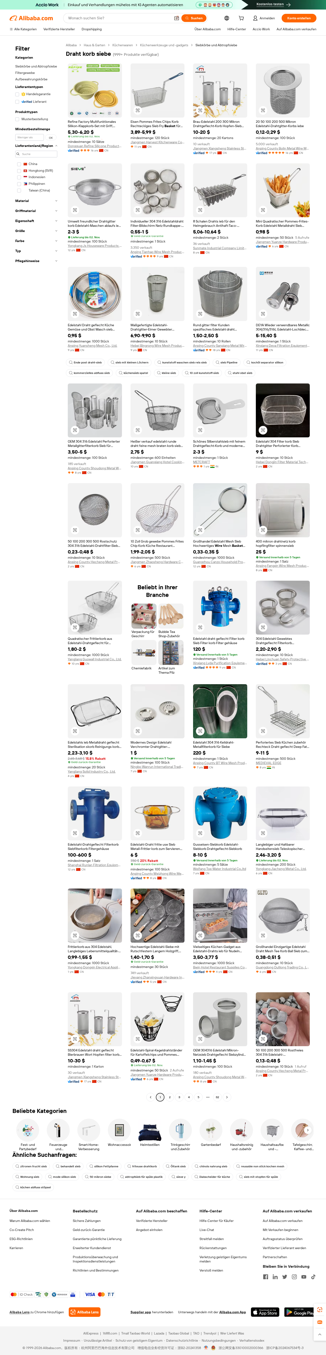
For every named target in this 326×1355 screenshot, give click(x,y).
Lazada (159, 1333)
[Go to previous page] (150, 1097)
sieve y (180, 1177)
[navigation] (36, 571)
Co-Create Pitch (22, 1230)
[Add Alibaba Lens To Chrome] (84, 1312)
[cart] (242, 19)
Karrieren (16, 1248)
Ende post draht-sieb (88, 362)
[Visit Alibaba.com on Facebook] (265, 1277)
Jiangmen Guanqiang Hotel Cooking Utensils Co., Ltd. (158, 462)
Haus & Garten (94, 45)
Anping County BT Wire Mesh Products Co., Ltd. (220, 763)
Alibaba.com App (232, 1312)
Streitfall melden (212, 1239)
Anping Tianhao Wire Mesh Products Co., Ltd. (158, 252)
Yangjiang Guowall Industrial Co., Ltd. (94, 659)
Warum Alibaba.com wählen (30, 1221)
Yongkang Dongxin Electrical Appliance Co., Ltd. (95, 967)
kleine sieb (169, 373)
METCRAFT (201, 462)
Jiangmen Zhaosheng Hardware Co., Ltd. (158, 562)
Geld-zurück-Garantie (89, 1230)
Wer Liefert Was (232, 1333)
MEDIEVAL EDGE (268, 763)
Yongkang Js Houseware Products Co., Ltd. (95, 246)
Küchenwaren (122, 45)
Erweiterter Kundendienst (92, 1248)
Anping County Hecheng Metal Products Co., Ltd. (95, 562)
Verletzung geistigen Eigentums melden (223, 1259)
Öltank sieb (178, 1166)
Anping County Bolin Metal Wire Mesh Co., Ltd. (283, 148)
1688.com (110, 1333)
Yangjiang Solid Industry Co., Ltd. (92, 771)
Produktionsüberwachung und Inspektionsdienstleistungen (95, 1259)
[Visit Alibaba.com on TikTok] (313, 1277)
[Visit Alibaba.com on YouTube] (304, 1277)
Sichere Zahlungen (87, 1221)
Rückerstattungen (213, 1248)
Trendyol (209, 1333)
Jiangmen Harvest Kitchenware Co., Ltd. (158, 142)
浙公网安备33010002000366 (241, 1348)
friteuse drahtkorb (144, 1166)
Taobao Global (178, 1333)
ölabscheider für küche (214, 1177)
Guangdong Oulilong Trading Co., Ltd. (283, 967)
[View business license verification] (206, 1347)
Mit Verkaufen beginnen (280, 1230)
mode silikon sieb (64, 1177)
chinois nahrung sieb (213, 1166)
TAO (196, 1333)
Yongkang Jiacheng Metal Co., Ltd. (281, 869)
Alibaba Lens (20, 1312)
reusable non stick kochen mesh (262, 1166)
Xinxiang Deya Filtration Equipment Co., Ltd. (283, 345)
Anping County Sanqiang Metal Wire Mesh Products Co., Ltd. (220, 345)
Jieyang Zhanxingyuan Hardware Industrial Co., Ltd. (158, 977)
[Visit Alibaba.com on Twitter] (285, 1277)
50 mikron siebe (100, 1177)
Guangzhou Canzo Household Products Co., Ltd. (220, 562)
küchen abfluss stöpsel (35, 1187)
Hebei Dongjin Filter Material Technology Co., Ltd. (283, 462)
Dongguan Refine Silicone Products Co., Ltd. (95, 146)
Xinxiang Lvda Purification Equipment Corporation (220, 663)
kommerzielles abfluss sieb (92, 373)
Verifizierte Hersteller (152, 1221)
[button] (176, 18)
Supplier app (141, 1312)
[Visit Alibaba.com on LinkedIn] (275, 1277)
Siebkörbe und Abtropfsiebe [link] (216, 45)
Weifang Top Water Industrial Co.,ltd (219, 869)
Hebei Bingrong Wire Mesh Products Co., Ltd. (158, 345)
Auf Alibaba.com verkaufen (283, 1221)
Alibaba (71, 45)
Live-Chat (207, 1230)
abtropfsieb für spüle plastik (144, 1177)
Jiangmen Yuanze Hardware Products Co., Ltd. (283, 242)
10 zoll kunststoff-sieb (204, 373)
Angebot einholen (149, 1230)
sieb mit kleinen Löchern (132, 362)
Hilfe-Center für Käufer (217, 1221)
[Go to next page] (227, 1097)
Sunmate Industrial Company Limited (220, 248)
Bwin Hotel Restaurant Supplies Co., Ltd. (220, 967)
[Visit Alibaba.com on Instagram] (294, 1277)
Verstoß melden (211, 1270)
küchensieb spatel (136, 373)
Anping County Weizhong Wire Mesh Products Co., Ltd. (158, 873)
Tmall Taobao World (135, 1333)
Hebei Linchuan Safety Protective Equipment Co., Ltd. (283, 659)
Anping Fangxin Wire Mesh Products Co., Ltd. (283, 566)
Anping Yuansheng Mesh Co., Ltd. (92, 345)
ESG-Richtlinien (21, 1239)
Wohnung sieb (29, 1177)
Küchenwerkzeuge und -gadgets (164, 45)
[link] (320, 1309)
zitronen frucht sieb (33, 1166)
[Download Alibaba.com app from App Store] (265, 1312)
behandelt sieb (70, 1166)
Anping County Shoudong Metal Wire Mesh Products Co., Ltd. (95, 468)
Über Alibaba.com (24, 1211)
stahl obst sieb (242, 373)
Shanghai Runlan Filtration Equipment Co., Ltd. (95, 865)
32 (217, 1097)
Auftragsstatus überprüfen (283, 1239)
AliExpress (91, 1333)
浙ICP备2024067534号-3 (285, 1348)
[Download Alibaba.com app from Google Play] (300, 1312)
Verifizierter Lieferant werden (284, 1248)
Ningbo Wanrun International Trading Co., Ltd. (158, 767)
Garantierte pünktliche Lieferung (97, 1239)
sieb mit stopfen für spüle (261, 1177)
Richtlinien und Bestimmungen (96, 1270)
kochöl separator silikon (267, 362)
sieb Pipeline (229, 362)
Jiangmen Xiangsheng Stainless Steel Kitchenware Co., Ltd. (220, 148)
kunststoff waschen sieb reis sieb (184, 362)
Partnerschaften (275, 1257)
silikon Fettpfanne (106, 1166)
